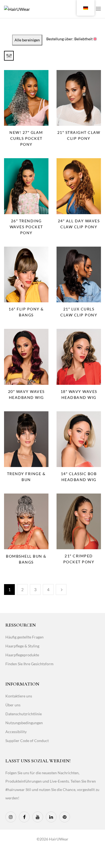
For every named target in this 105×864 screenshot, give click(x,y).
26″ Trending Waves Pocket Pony (26, 227)
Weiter (61, 589)
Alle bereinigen (27, 40)
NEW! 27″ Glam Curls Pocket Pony (26, 138)
